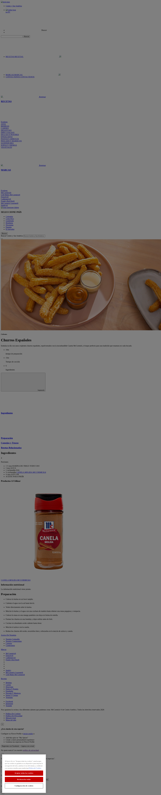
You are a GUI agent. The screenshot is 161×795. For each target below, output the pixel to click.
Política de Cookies (35, 768)
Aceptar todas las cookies (24, 773)
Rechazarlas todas (24, 779)
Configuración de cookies (24, 786)
